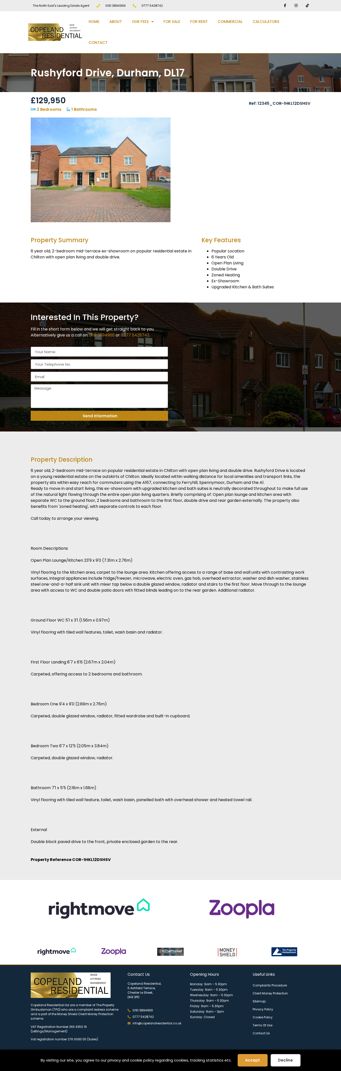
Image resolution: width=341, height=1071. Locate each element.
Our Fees (140, 21)
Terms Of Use (262, 1025)
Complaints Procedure (270, 985)
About (115, 21)
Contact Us (261, 1033)
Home (94, 21)
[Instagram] (296, 5)
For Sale (172, 21)
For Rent (199, 21)
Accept (252, 1060)
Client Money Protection (270, 993)
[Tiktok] (307, 5)
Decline (285, 1060)
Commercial (230, 21)
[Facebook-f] (285, 5)
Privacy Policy (263, 1009)
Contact (98, 42)
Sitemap (259, 1001)
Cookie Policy (263, 1017)
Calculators (266, 21)
